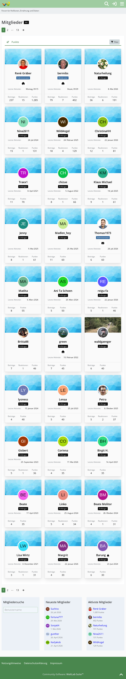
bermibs (62, 73)
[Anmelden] (114, 4)
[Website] (23, 83)
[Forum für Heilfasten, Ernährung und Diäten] (6, 4)
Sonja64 (55, 625)
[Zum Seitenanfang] (121, 674)
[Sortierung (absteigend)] (8, 41)
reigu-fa (103, 291)
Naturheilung (103, 73)
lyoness (23, 399)
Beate (23, 504)
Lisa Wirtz (23, 555)
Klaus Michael (103, 182)
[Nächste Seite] (23, 30)
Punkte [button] (15, 41)
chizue (63, 182)
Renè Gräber (23, 73)
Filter (116, 42)
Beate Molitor (103, 504)
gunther (55, 633)
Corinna (63, 450)
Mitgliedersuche (13, 602)
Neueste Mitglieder (58, 602)
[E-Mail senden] (102, 243)
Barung (101, 555)
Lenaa (63, 399)
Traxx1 (23, 182)
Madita (23, 291)
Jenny (23, 233)
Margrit (63, 555)
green (63, 341)
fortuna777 (57, 617)
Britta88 (23, 341)
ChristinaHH (103, 131)
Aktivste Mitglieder (100, 602)
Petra (102, 399)
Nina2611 (23, 131)
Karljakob (56, 642)
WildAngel (63, 131)
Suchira (55, 608)
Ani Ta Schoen (63, 291)
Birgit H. (102, 450)
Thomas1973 (102, 233)
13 (17, 29)
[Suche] (107, 4)
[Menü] (122, 4)
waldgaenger (102, 341)
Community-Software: (63, 674)
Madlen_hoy (63, 233)
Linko (63, 504)
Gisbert (23, 450)
